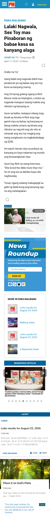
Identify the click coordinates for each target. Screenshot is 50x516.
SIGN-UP (16, 276)
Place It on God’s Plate (17, 483)
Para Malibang (15, 20)
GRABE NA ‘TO (11, 57)
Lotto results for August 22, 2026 (21, 428)
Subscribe (42, 5)
